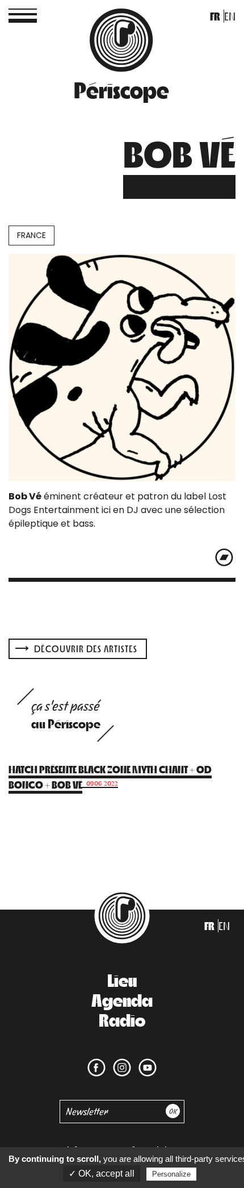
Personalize (171, 1174)
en (229, 16)
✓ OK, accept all (101, 1173)
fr (215, 16)
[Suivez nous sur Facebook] (96, 1060)
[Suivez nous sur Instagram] (119, 1060)
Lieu (122, 979)
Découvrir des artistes (84, 648)
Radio (122, 1019)
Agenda (122, 999)
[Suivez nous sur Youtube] (145, 1060)
